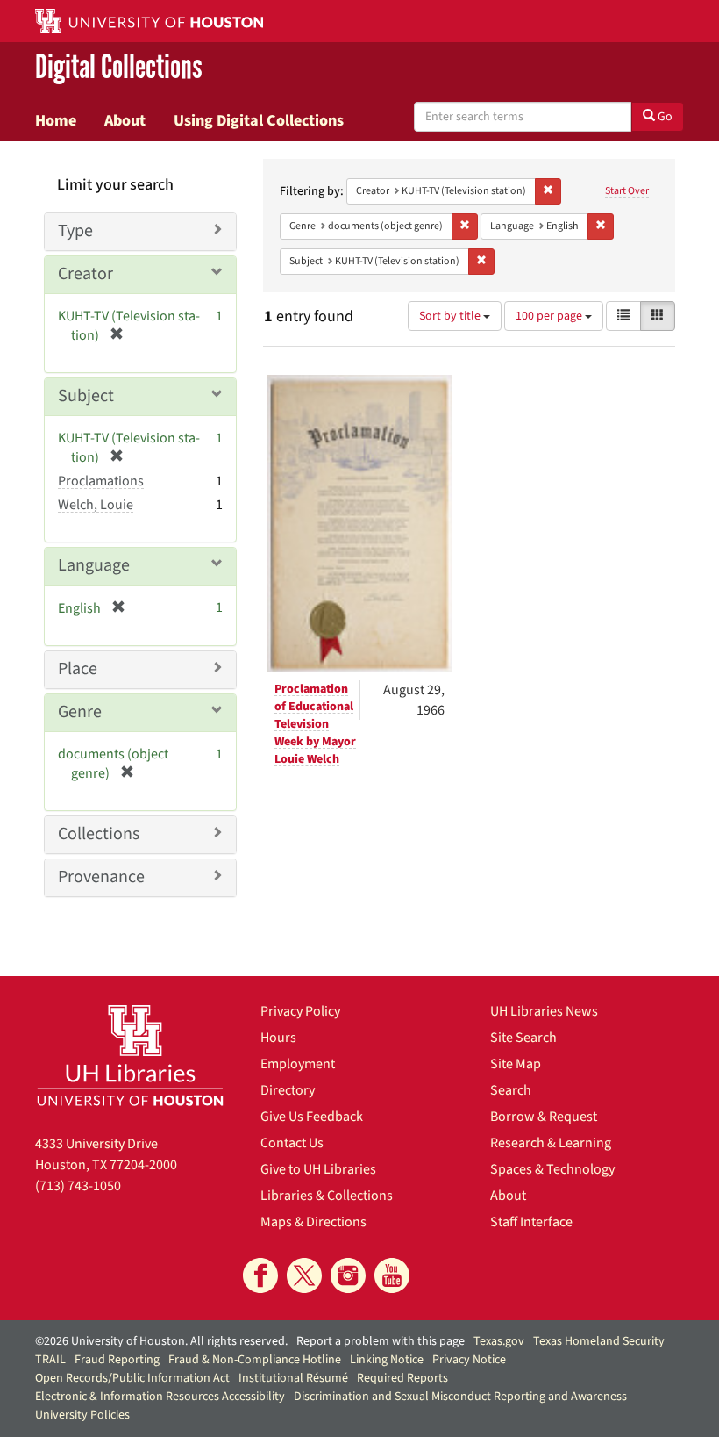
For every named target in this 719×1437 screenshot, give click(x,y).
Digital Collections (119, 67)
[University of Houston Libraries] (130, 1055)
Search (510, 1090)
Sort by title (451, 316)
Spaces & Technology (552, 1169)
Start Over (627, 190)
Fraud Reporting (117, 1360)
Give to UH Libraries (318, 1169)
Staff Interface (531, 1222)
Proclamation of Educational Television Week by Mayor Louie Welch (315, 724)
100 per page (550, 316)
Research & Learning (550, 1143)
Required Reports (402, 1378)
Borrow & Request (543, 1116)
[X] (304, 1275)
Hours (278, 1037)
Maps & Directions (313, 1222)
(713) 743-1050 (78, 1186)
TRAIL (50, 1360)
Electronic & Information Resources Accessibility (160, 1396)
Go (664, 117)
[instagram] (348, 1275)
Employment (297, 1064)
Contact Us (292, 1143)
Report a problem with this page (380, 1341)
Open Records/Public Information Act (132, 1378)
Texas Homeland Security (599, 1341)
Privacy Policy (300, 1011)
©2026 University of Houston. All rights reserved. (161, 1341)
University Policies (82, 1415)
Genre (80, 712)
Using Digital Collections (259, 120)
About (125, 120)
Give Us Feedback (311, 1116)
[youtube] (391, 1275)
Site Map (515, 1064)
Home (55, 120)
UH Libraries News (544, 1011)
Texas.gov (498, 1341)
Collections (98, 834)
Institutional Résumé (293, 1378)
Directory (287, 1090)
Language (94, 565)
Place (77, 669)
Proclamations (101, 481)
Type (75, 231)
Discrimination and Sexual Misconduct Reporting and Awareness (460, 1396)
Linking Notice (387, 1360)
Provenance (101, 877)
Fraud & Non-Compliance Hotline (254, 1360)
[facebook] (260, 1275)
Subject (86, 396)
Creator (85, 274)
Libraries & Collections (326, 1195)
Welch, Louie (95, 504)
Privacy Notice (469, 1360)
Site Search (523, 1037)
